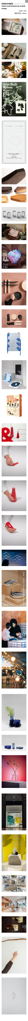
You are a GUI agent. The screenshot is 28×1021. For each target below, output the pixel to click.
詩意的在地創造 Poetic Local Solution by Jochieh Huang (13, 6)
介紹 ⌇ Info (22, 11)
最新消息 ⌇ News (20, 13)
